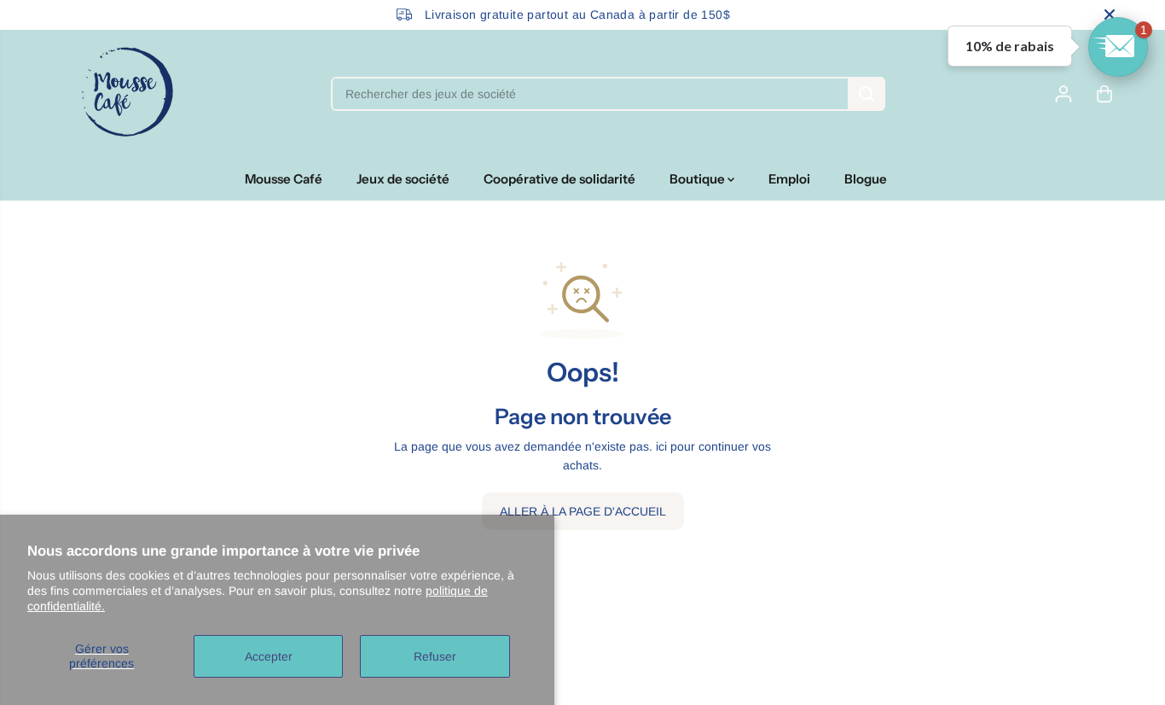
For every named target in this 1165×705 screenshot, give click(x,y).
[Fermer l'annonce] (1109, 14)
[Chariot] (1104, 94)
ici (661, 446)
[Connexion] (1063, 94)
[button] (1118, 47)
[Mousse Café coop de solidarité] (127, 93)
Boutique (698, 179)
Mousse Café (283, 179)
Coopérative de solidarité (559, 179)
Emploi (789, 179)
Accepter (269, 656)
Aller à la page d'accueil (583, 511)
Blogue (865, 179)
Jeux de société (402, 179)
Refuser (435, 656)
